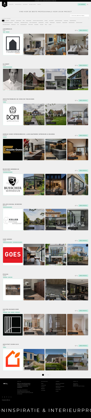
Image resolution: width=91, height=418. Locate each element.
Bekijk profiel (83, 30)
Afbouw (46, 24)
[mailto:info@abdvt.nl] (77, 100)
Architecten (46, 20)
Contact (57, 391)
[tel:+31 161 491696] (77, 30)
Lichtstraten (46, 22)
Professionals (18, 4)
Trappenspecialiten (64, 22)
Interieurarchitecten (18, 20)
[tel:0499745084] (77, 65)
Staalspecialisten (58, 22)
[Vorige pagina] (41, 375)
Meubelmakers (13, 20)
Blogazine (25, 4)
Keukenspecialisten (41, 22)
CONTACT (39, 4)
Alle (3, 20)
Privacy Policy (58, 389)
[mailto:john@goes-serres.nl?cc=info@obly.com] (75, 240)
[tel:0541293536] (77, 170)
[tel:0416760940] (77, 275)
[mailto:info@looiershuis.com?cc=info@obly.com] (75, 30)
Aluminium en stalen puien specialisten (38, 20)
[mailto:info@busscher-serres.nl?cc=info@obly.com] (75, 170)
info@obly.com (75, 384)
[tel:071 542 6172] (77, 345)
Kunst (18, 24)
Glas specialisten (51, 20)
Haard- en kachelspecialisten (33, 22)
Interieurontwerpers (28, 20)
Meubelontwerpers (52, 22)
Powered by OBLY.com (6, 400)
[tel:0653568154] (77, 240)
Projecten (11, 4)
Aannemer (50, 24)
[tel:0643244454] (77, 135)
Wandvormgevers (16, 22)
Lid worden (43, 390)
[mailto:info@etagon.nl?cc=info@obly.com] (75, 275)
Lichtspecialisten (66, 20)
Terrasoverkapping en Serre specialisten (8, 22)
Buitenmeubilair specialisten (24, 22)
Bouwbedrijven (7, 20)
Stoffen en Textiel (30, 24)
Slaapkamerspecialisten (73, 20)
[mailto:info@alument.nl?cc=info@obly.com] (75, 65)
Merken (24, 20)
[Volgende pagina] (50, 375)
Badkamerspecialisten (72, 22)
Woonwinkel (41, 24)
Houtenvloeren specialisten (58, 20)
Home (42, 383)
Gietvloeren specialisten (79, 22)
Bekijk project (29, 52)
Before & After (32, 4)
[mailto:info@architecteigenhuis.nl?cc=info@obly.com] (75, 345)
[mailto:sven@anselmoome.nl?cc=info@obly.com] (75, 135)
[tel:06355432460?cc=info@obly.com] (75, 100)
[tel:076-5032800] (77, 205)
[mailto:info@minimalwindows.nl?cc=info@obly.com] (75, 205)
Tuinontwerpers (36, 24)
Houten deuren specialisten (6, 24)
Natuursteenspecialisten (23, 24)
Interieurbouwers (13, 24)
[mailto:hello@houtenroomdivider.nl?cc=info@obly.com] (75, 310)
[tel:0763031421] (77, 310)
